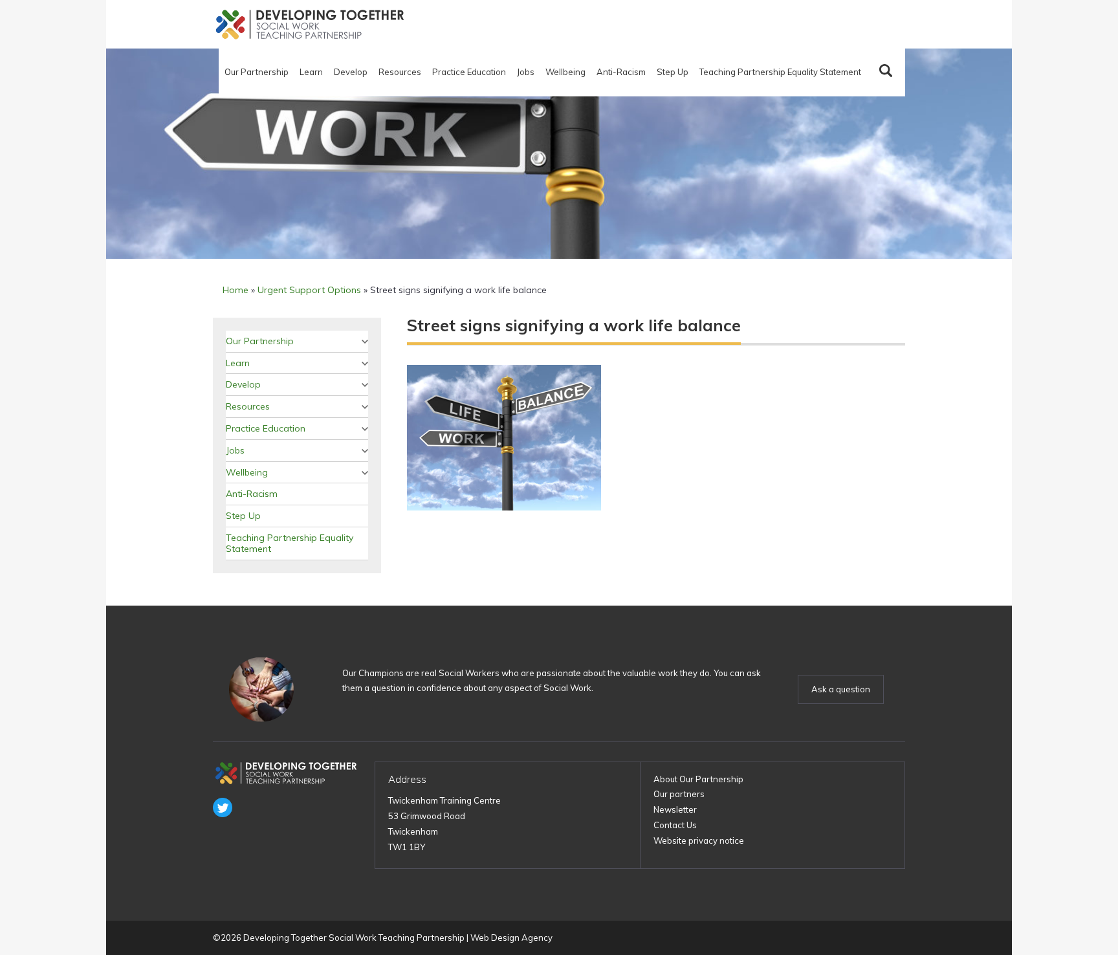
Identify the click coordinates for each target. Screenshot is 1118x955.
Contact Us (675, 825)
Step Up (672, 72)
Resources (399, 72)
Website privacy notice (698, 840)
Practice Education (469, 72)
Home (235, 290)
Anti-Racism (621, 72)
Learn (311, 72)
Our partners (679, 794)
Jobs (525, 72)
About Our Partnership (698, 779)
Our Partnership (257, 72)
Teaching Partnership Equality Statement (780, 72)
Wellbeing (565, 72)
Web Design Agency (511, 937)
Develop (350, 72)
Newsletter (675, 809)
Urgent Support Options (309, 290)
